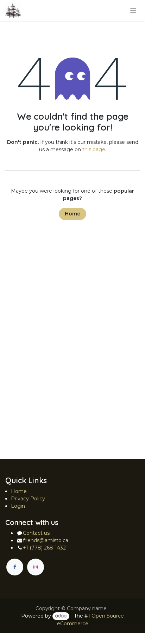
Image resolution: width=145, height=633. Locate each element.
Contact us (36, 533)
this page (93, 149)
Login (18, 506)
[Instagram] (35, 567)
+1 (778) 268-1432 (44, 548)
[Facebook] (14, 567)
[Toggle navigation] (133, 10)
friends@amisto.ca (45, 540)
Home (72, 214)
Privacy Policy (28, 498)
